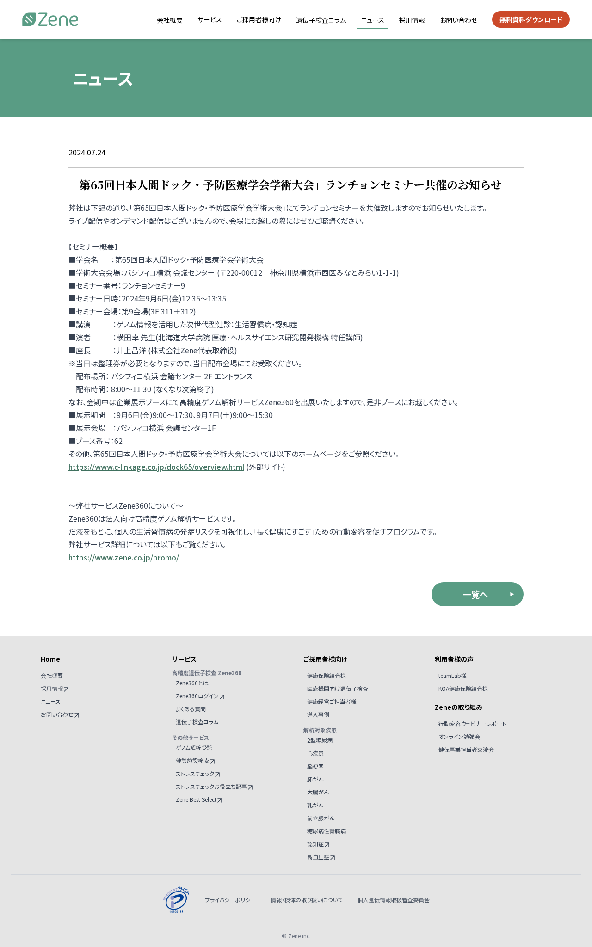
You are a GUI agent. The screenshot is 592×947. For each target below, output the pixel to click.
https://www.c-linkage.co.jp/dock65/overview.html (156, 466)
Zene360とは (192, 683)
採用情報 (412, 20)
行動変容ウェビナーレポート (472, 723)
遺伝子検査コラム (321, 20)
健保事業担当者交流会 (466, 749)
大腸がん (318, 792)
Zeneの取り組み (458, 707)
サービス (209, 19)
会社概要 (170, 20)
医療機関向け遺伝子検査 (337, 688)
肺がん (315, 779)
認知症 (315, 844)
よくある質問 (191, 709)
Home (50, 659)
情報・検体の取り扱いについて (307, 900)
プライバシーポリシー (230, 900)
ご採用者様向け (259, 19)
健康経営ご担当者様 (332, 701)
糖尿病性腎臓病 (326, 831)
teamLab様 (452, 675)
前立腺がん (320, 818)
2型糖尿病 (320, 740)
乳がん (315, 805)
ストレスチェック (195, 773)
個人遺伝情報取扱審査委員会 (394, 900)
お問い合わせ (458, 20)
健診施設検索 (192, 760)
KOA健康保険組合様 (463, 688)
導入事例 (318, 714)
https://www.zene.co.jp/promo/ (123, 557)
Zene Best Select (196, 799)
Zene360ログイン (197, 696)
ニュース (372, 20)
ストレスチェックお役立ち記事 (211, 786)
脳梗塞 (315, 766)
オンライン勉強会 (459, 736)
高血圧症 (318, 857)
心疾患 (315, 753)
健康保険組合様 (326, 675)
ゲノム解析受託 (194, 747)
